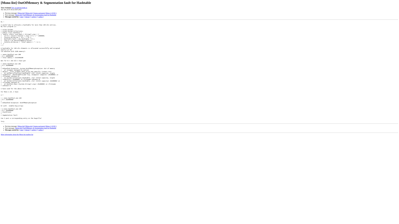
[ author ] (41, 17)
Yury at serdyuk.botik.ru (19, 8)
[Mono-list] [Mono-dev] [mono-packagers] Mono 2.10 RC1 (37, 13)
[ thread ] (27, 17)
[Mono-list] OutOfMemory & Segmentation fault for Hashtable (35, 15)
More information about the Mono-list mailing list (17, 134)
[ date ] (21, 17)
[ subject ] (34, 17)
